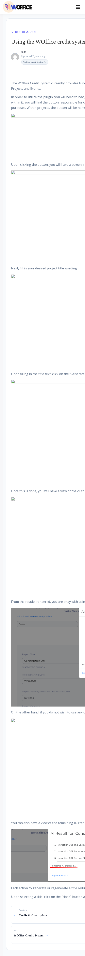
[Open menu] (78, 7)
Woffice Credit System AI (34, 62)
